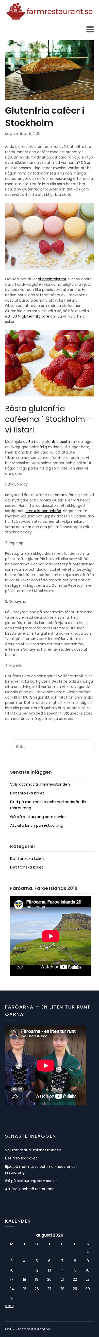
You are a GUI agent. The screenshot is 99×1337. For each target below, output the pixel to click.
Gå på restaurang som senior (38, 816)
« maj (9, 1305)
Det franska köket (26, 867)
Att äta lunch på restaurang (36, 825)
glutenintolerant (52, 279)
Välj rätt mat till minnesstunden (40, 784)
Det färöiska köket (27, 793)
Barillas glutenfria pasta (49, 441)
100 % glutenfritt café (30, 316)
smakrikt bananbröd (43, 510)
